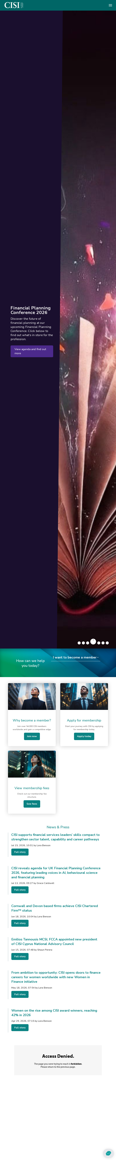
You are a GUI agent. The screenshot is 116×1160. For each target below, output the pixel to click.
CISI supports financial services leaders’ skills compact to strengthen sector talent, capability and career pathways (55, 837)
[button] (79, 642)
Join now (32, 736)
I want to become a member (75, 657)
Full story (20, 852)
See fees (32, 804)
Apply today (84, 736)
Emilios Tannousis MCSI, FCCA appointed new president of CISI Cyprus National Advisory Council (54, 941)
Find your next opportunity (30, 357)
